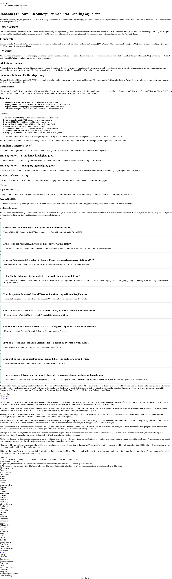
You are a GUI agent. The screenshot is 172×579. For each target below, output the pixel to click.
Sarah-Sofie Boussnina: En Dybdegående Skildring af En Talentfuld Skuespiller (100, 388)
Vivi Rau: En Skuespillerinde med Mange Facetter (63, 386)
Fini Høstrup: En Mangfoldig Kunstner (14, 388)
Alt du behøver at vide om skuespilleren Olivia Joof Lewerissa (107, 386)
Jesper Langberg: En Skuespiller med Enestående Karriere (40, 390)
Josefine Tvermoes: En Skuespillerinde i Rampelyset (150, 386)
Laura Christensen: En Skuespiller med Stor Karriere (49, 388)
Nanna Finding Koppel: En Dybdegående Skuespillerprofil (22, 386)
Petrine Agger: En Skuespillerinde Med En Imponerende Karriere (87, 390)
